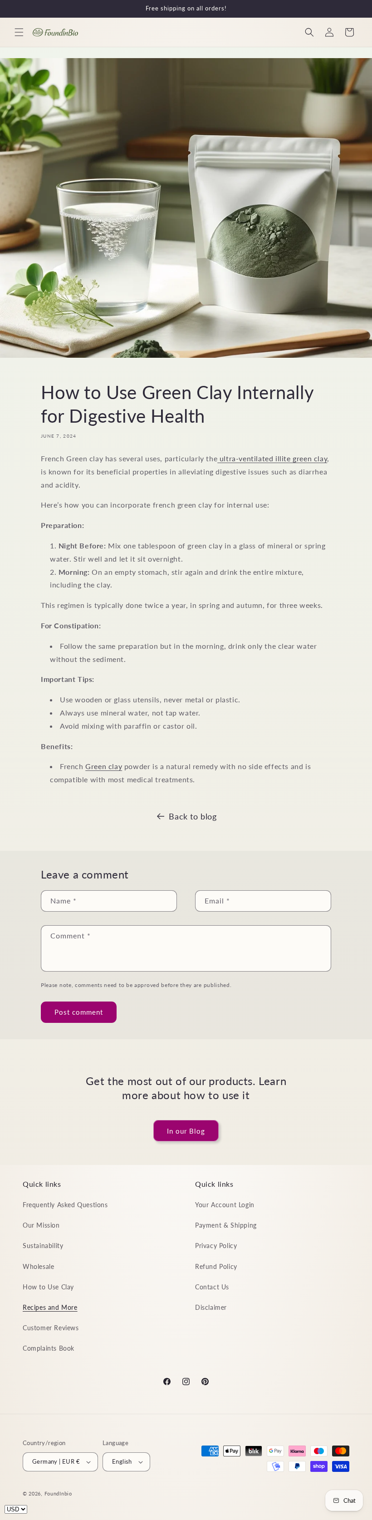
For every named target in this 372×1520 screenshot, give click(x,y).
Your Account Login (225, 1205)
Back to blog (192, 816)
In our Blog (186, 1131)
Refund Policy (216, 1266)
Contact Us (212, 1287)
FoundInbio (58, 1493)
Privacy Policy (216, 1245)
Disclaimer (211, 1307)
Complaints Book (48, 1348)
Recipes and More (50, 1307)
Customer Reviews (51, 1328)
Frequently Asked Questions (65, 1205)
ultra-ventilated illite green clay (272, 458)
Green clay (103, 766)
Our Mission (41, 1225)
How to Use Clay (48, 1287)
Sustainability (43, 1245)
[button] (19, 32)
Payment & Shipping (226, 1225)
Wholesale (38, 1266)
